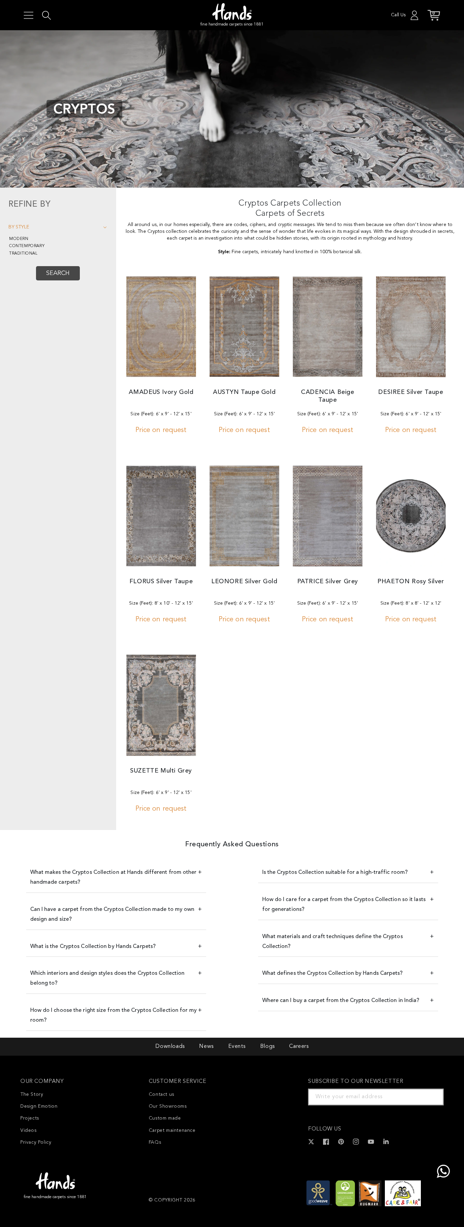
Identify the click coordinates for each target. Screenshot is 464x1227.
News (206, 1046)
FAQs (155, 1142)
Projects (29, 1118)
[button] (28, 15)
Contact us (161, 1094)
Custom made (165, 1118)
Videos (28, 1130)
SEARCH (58, 273)
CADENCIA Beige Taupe (327, 396)
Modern (19, 239)
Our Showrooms (168, 1106)
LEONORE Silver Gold (244, 581)
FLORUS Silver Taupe (161, 581)
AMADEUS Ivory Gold (161, 392)
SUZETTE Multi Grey (161, 771)
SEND (430, 1096)
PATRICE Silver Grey (327, 581)
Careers (298, 1046)
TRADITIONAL (23, 254)
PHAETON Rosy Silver (410, 581)
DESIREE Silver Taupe (410, 392)
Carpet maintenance (172, 1130)
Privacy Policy (35, 1142)
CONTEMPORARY (26, 246)
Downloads (169, 1046)
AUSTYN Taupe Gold (244, 392)
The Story (31, 1094)
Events (237, 1046)
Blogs (267, 1046)
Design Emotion (38, 1106)
